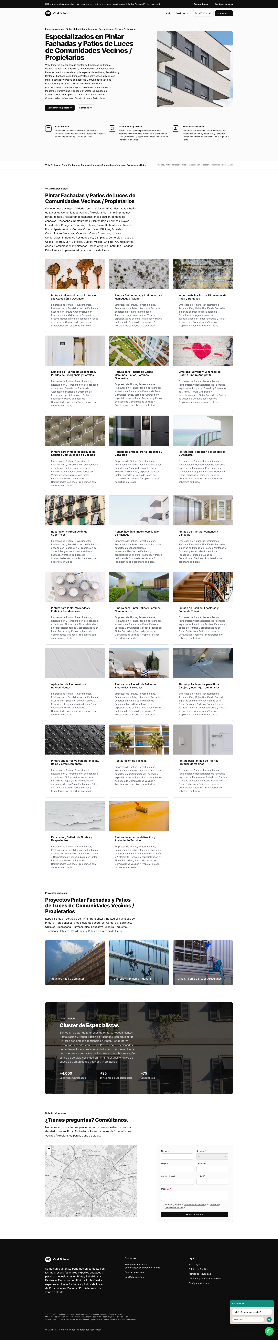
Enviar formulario (194, 1214)
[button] (91, 1181)
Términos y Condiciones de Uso (205, 1278)
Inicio (168, 13)
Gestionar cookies (224, 4)
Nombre (165, 1151)
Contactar (222, 13)
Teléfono (201, 1163)
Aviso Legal (194, 1264)
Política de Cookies (198, 1269)
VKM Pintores (61, 13)
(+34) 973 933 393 (134, 1272)
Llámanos (84, 107)
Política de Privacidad (194, 1204)
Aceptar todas (201, 4)
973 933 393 (204, 13)
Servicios (180, 13)
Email (164, 1163)
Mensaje (166, 1189)
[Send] (269, 1319)
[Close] (270, 1303)
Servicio (201, 1151)
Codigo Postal (168, 1176)
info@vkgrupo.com (134, 1277)
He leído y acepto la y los (192, 1206)
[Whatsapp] (269, 1331)
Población (202, 1176)
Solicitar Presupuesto (58, 107)
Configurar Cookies (199, 1283)
